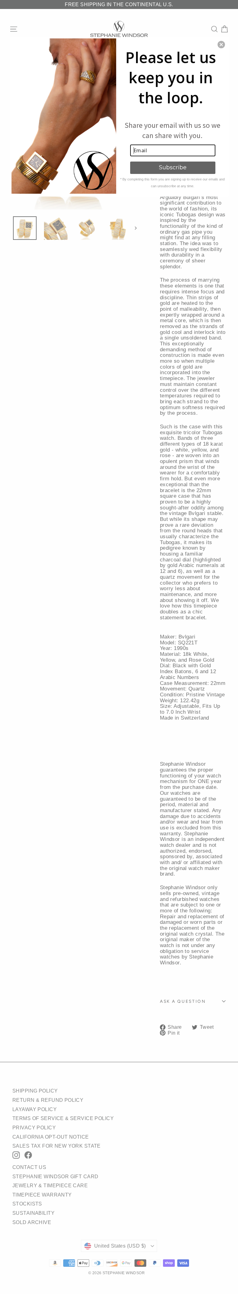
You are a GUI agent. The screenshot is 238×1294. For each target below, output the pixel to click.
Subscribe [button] (173, 167)
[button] (221, 44)
